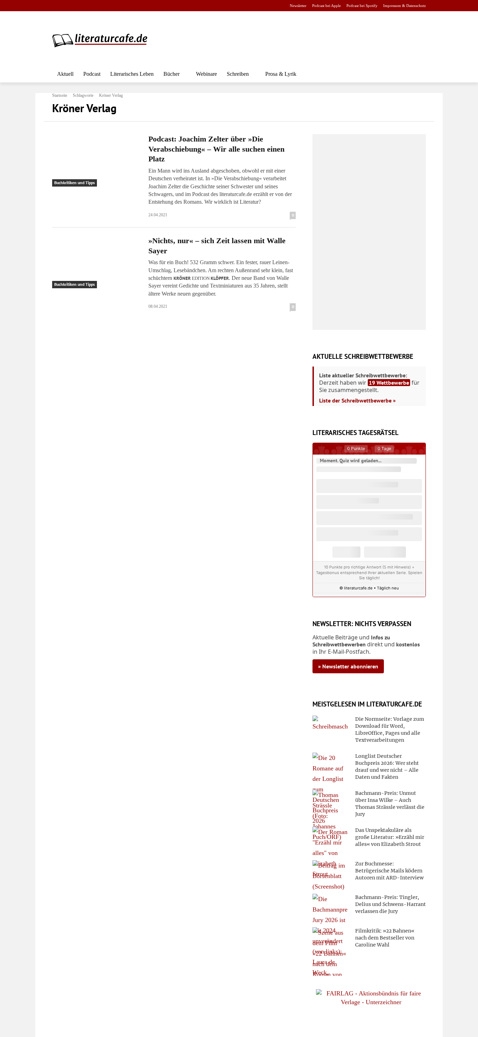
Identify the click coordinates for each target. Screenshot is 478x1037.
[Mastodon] (123, 5)
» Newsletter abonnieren (348, 666)
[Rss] (134, 5)
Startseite (59, 95)
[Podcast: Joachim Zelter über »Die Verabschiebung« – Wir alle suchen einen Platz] (96, 160)
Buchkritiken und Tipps (74, 182)
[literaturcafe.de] (103, 40)
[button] (417, 74)
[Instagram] (68, 5)
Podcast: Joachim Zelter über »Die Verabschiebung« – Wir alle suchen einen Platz (216, 149)
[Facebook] (57, 5)
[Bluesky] (112, 5)
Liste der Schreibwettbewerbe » (357, 400)
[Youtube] (79, 5)
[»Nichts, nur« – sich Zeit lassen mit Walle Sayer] (96, 262)
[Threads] (101, 5)
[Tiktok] (90, 5)
